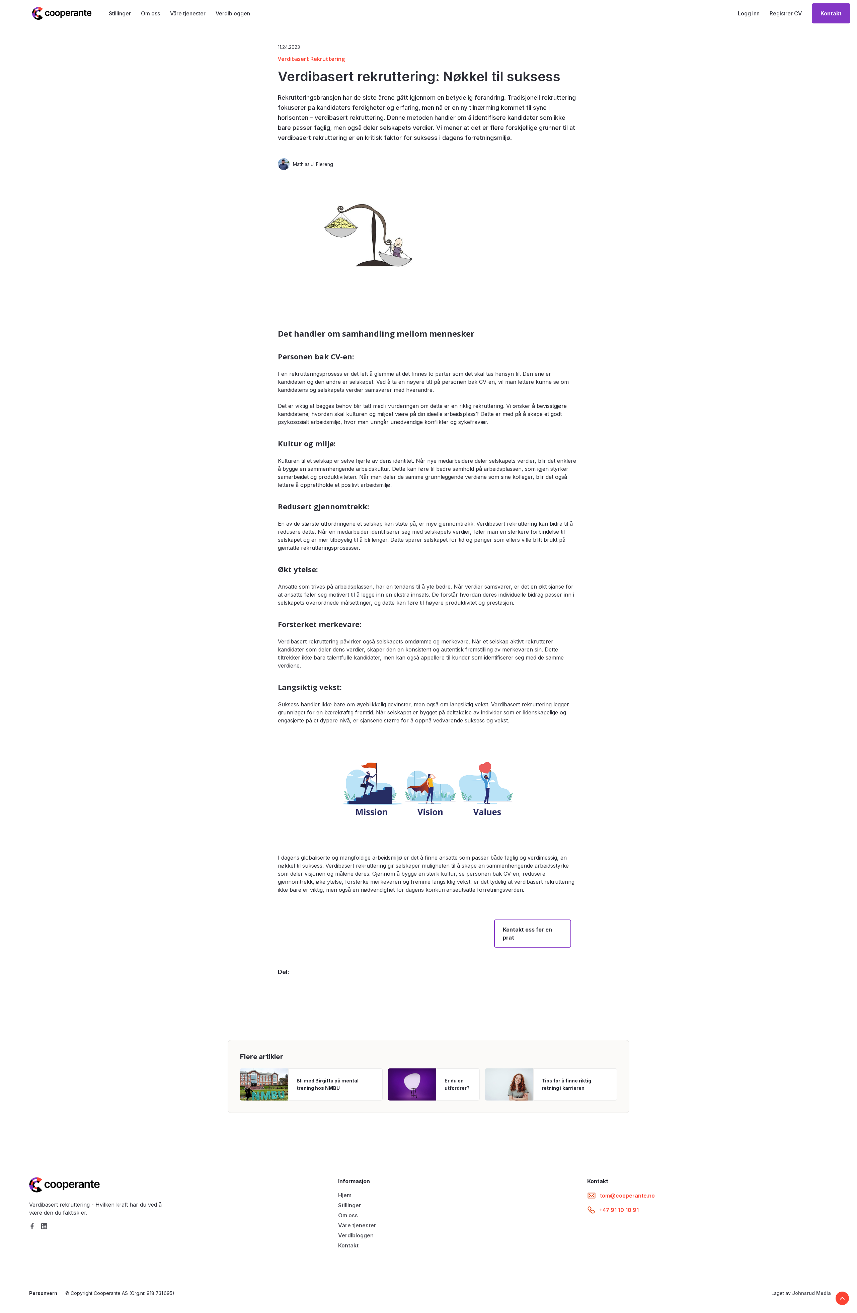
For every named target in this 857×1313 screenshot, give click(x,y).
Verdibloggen (233, 13)
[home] (62, 13)
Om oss (150, 13)
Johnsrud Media (811, 1293)
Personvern (43, 1293)
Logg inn (749, 13)
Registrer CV (786, 13)
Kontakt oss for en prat (527, 933)
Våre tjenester (188, 13)
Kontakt (348, 1245)
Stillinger (120, 13)
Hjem (345, 1195)
